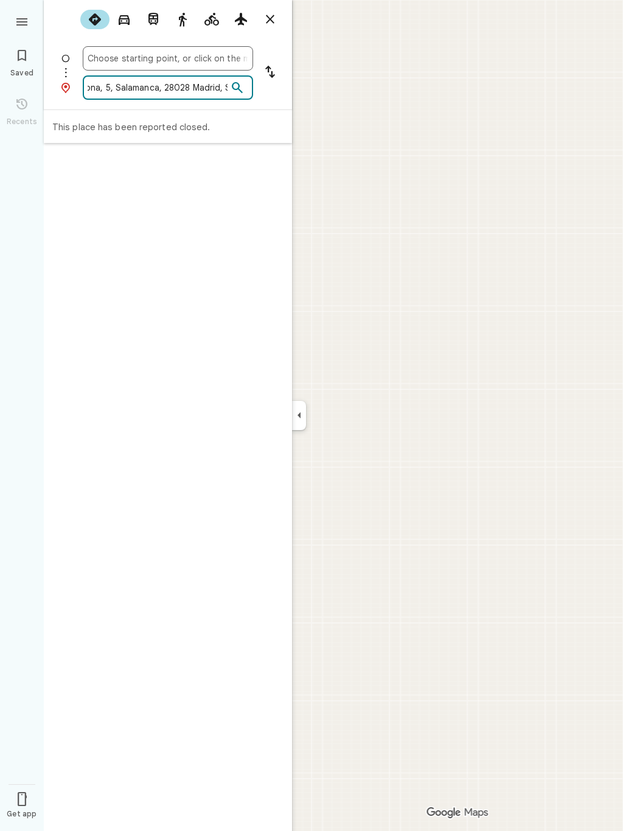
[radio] (95, 19)
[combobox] (168, 58)
